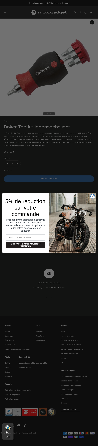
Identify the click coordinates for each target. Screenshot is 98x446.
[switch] (8, 437)
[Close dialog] (92, 196)
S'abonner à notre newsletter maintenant (25, 245)
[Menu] (12, 424)
